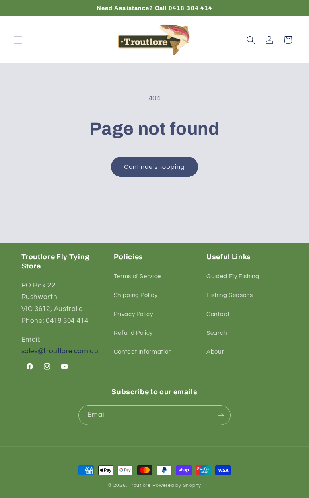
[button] (17, 40)
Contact (217, 314)
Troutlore (140, 485)
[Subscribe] (221, 415)
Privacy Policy (133, 314)
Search (216, 333)
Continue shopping (154, 167)
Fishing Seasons (229, 295)
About (215, 352)
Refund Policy (133, 333)
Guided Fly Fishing (232, 276)
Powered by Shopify (176, 485)
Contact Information (143, 352)
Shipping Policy (135, 295)
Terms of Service (137, 276)
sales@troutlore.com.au (60, 351)
